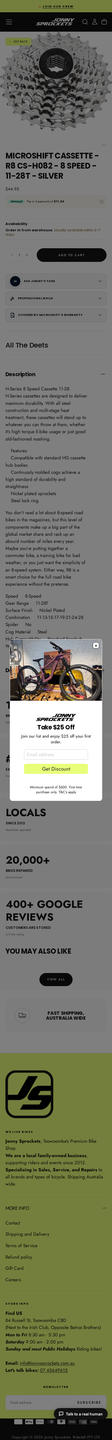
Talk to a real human (84, 1414)
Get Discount (56, 769)
